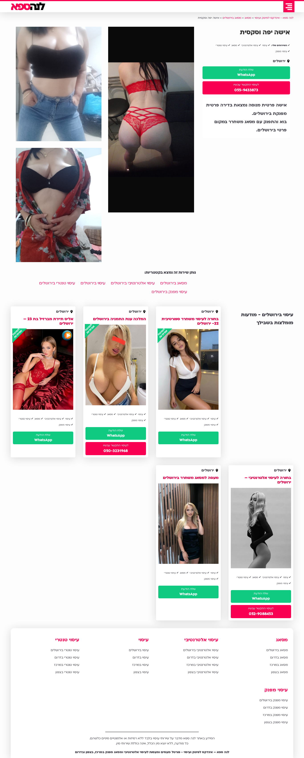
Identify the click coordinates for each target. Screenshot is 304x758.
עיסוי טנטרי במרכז (66, 665)
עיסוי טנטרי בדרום (67, 657)
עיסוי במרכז (140, 665)
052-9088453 (261, 613)
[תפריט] (288, 6)
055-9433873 (246, 90)
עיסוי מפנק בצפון (276, 722)
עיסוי (143, 640)
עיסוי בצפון (141, 672)
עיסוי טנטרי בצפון (67, 672)
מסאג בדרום (279, 657)
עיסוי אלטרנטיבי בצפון (203, 672)
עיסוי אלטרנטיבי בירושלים (133, 283)
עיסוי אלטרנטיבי (201, 640)
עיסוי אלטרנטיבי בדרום (202, 657)
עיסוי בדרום (141, 657)
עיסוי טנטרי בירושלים (57, 283)
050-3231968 (115, 450)
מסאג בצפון (279, 672)
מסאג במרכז (279, 665)
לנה (27, 6)
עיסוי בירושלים (93, 283)
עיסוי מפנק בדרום (275, 707)
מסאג (282, 640)
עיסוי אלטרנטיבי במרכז (202, 665)
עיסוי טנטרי (67, 640)
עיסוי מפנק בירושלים (169, 291)
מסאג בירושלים (173, 283)
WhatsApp (246, 74)
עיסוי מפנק (276, 690)
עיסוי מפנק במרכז (275, 715)
